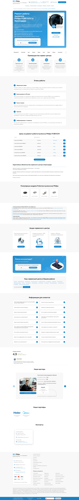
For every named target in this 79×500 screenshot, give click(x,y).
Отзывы (52, 5)
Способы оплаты (36, 468)
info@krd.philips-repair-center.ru (23, 437)
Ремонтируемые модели (37, 462)
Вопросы (54, 52)
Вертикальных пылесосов (37, 478)
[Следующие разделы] (66, 52)
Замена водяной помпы (37, 219)
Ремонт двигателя (39, 218)
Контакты (48, 5)
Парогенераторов (47, 483)
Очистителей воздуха (59, 481)
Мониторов (35, 484)
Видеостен (46, 476)
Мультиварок (58, 483)
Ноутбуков (35, 481)
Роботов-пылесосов (36, 483)
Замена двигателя (22, 219)
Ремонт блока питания (32, 218)
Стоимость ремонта (36, 454)
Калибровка (44, 218)
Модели (39, 52)
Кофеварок (46, 478)
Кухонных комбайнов (59, 478)
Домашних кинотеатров (37, 474)
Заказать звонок (62, 2)
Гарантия (33, 52)
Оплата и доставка (36, 455)
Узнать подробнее (21, 246)
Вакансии (44, 5)
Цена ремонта (39, 5)
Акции (44, 52)
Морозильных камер (59, 474)
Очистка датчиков (16, 219)
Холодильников (58, 479)
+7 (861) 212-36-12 (45, 1)
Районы (48, 52)
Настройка (55, 218)
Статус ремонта (54, 2)
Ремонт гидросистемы (50, 218)
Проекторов (58, 473)
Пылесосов (46, 481)
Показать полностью (16, 177)
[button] (65, 386)
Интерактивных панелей (60, 476)
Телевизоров (35, 473)
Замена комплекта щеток (61, 218)
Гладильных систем (36, 476)
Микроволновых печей (48, 479)
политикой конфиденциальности (34, 44)
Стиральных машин (36, 479)
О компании (27, 5)
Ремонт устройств (33, 5)
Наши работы (60, 52)
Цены (29, 52)
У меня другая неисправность (39, 159)
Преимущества (16, 52)
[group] (17, 413)
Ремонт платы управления (29, 219)
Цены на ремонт (55, 32)
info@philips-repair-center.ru (20, 464)
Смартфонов (46, 474)
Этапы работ (23, 52)
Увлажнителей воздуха (48, 484)
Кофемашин (46, 473)
